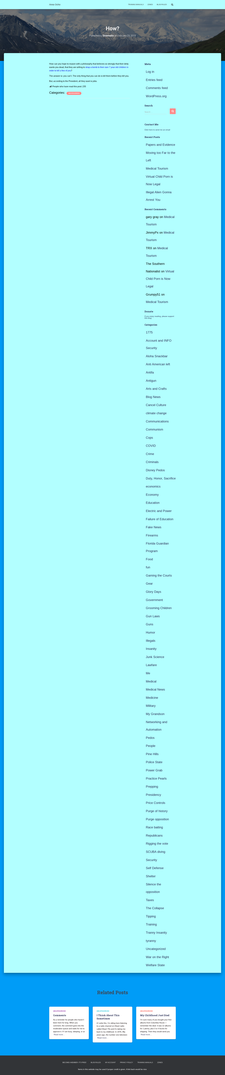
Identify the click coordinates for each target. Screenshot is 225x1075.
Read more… (59, 1034)
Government (154, 600)
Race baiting (154, 827)
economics (153, 486)
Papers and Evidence (160, 144)
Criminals (152, 462)
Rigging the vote (157, 843)
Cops (149, 437)
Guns (149, 624)
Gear (149, 583)
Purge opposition (157, 819)
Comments (59, 1015)
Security (151, 860)
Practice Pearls (156, 778)
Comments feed (157, 88)
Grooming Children (159, 608)
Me (148, 673)
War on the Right (157, 957)
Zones (150, 4)
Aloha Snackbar (157, 356)
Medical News (155, 689)
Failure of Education (159, 519)
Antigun (151, 380)
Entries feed (154, 80)
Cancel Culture (156, 405)
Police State (154, 762)
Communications (157, 421)
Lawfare (151, 665)
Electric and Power (159, 511)
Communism (154, 429)
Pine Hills (152, 754)
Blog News (153, 397)
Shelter (151, 876)
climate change (156, 413)
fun (148, 567)
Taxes (150, 900)
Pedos (150, 737)
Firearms (152, 535)
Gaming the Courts (159, 575)
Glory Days (153, 591)
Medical (151, 681)
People (150, 746)
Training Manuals (136, 4)
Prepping (152, 786)
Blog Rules (162, 4)
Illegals (150, 640)
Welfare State (155, 965)
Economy (152, 494)
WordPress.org (156, 96)
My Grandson (155, 714)
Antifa (150, 372)
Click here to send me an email (157, 130)
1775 (149, 332)
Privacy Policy (126, 1062)
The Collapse (155, 908)
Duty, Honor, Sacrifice (161, 478)
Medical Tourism (157, 168)
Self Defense (155, 868)
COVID (151, 445)
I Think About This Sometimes (108, 1017)
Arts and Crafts (156, 388)
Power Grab (154, 770)
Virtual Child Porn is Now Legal (160, 279)
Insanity (151, 648)
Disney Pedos (155, 470)
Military (151, 705)
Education (153, 502)
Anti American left (158, 364)
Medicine (152, 697)
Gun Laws (153, 616)
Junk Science (155, 657)
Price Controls (155, 803)
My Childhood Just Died (154, 1015)
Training (151, 924)
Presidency (153, 794)
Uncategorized (74, 93)
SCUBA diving (155, 851)
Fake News (153, 527)
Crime (150, 454)
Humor (150, 632)
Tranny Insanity (156, 932)
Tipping (151, 916)
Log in (150, 71)
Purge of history (157, 811)
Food (149, 559)
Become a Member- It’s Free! (74, 1062)
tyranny (151, 941)
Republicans (154, 835)
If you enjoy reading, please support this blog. (159, 317)
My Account (110, 1062)
